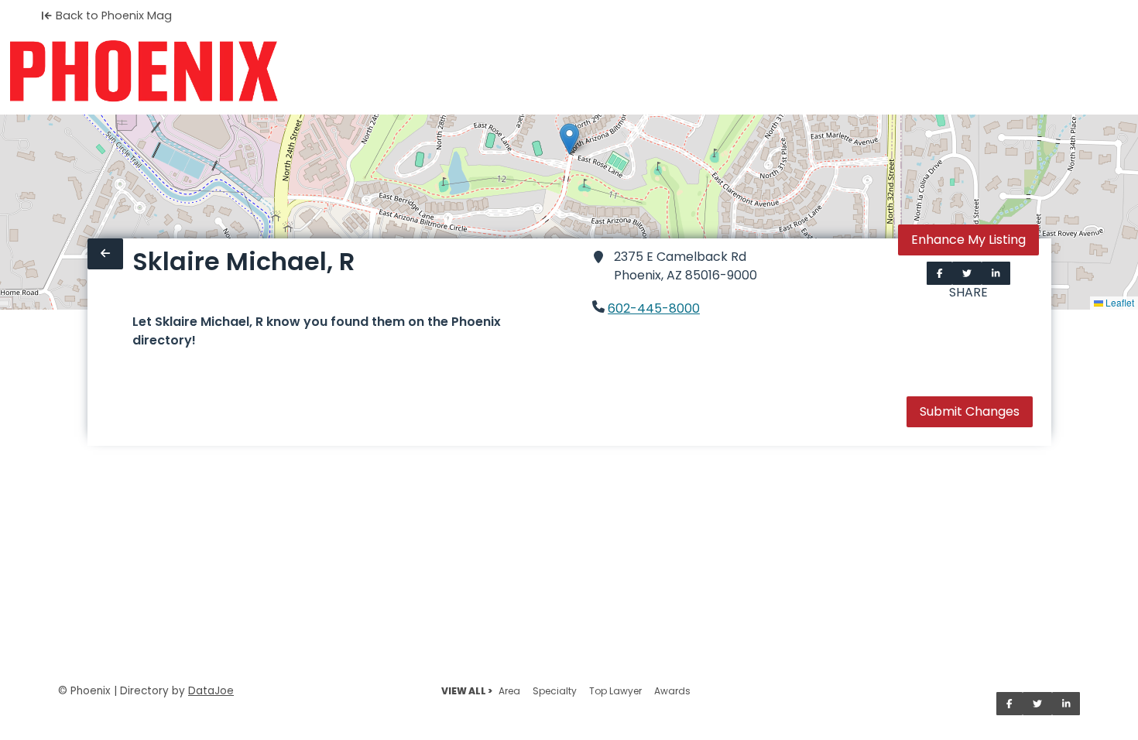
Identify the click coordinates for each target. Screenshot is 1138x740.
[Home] (143, 71)
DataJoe (211, 690)
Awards (672, 690)
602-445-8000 (654, 308)
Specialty (555, 690)
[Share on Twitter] (967, 273)
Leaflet (1118, 302)
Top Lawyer (615, 690)
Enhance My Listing (968, 239)
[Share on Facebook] (940, 273)
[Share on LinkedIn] (996, 273)
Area (509, 690)
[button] (569, 139)
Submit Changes (970, 411)
